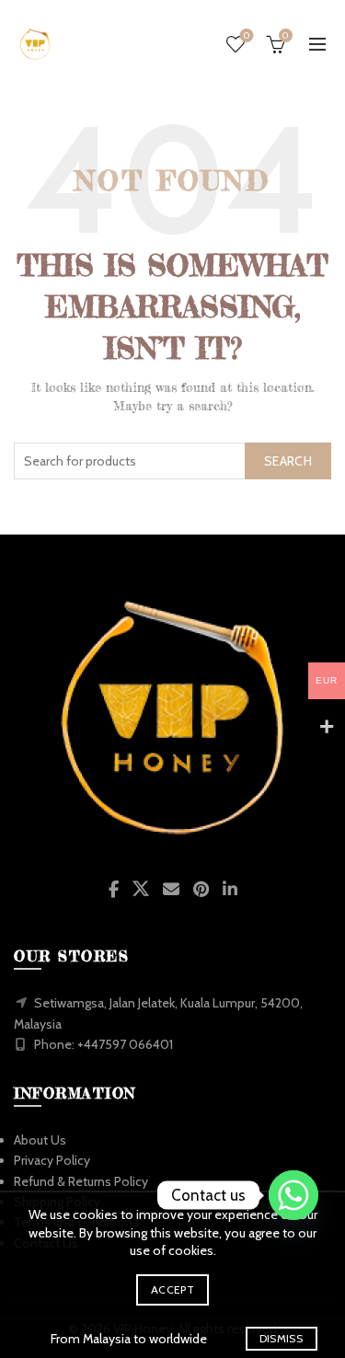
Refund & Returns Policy (81, 1181)
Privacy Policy (52, 1160)
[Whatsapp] (293, 1195)
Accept (172, 1289)
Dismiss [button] (281, 1338)
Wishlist (246, 35)
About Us (40, 1140)
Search (288, 461)
